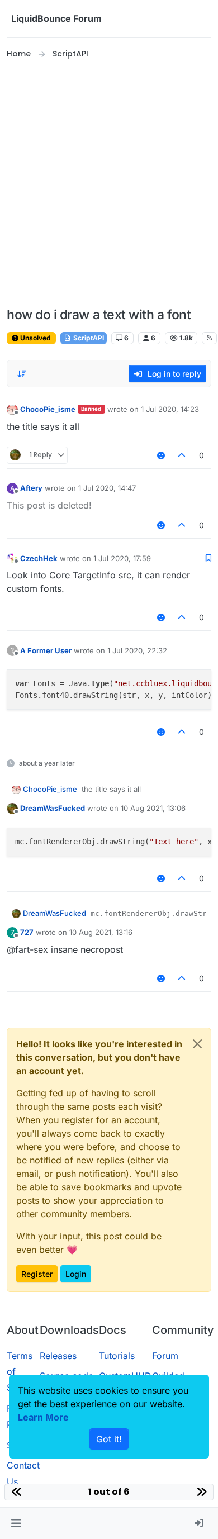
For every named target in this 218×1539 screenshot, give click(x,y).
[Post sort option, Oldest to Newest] (22, 374)
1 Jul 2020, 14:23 (170, 409)
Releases (58, 1355)
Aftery (31, 487)
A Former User (46, 650)
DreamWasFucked (52, 808)
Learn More (43, 1417)
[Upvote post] (182, 455)
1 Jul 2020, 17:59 (122, 558)
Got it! (109, 1439)
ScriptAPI (88, 338)
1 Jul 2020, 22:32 (137, 650)
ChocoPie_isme (47, 409)
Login (75, 1274)
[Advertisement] (109, 184)
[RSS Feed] (209, 338)
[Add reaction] (161, 455)
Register (37, 1274)
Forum (165, 1355)
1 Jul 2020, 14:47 (107, 487)
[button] (15, 1523)
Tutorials (117, 1355)
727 (27, 932)
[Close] (197, 1044)
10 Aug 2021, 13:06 (153, 808)
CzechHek (39, 558)
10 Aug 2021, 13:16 (100, 932)
